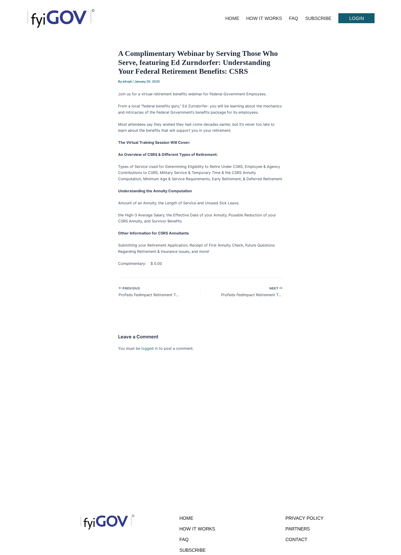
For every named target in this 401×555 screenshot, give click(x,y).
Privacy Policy (304, 518)
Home (232, 18)
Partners (297, 528)
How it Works (264, 18)
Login (356, 18)
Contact (296, 539)
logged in (149, 348)
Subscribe (318, 18)
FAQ (293, 18)
